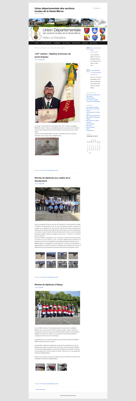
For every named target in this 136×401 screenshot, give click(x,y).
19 (91, 148)
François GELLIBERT (95, 70)
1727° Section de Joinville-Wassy (47, 170)
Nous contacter (93, 43)
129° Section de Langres (92, 107)
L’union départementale (46, 43)
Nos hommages (66, 43)
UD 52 (56, 170)
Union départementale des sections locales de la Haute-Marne (54, 10)
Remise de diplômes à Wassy (49, 284)
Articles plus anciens (40, 389)
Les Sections (57, 43)
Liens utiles (85, 43)
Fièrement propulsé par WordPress (68, 395)
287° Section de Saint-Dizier (93, 115)
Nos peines (89, 125)
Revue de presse (76, 43)
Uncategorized (90, 130)
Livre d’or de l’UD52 (96, 72)
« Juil (89, 152)
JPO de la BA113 (91, 98)
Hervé (91, 48)
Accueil (36, 43)
